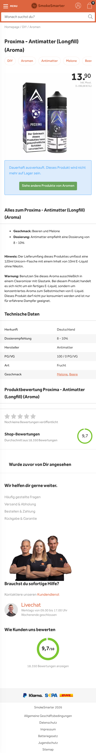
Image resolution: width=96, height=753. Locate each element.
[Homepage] (48, 5)
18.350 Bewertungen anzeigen (48, 666)
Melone (71, 61)
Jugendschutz (48, 742)
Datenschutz (48, 722)
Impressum (48, 729)
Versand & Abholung (20, 504)
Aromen (34, 27)
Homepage (11, 27)
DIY (24, 27)
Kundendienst (48, 594)
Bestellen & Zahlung (19, 511)
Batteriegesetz (48, 736)
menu (14, 6)
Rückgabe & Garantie (20, 518)
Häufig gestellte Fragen (22, 497)
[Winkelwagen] (89, 5)
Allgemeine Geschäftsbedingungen (48, 716)
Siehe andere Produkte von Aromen (48, 185)
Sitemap (48, 749)
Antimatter (49, 61)
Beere (73, 374)
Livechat (31, 605)
